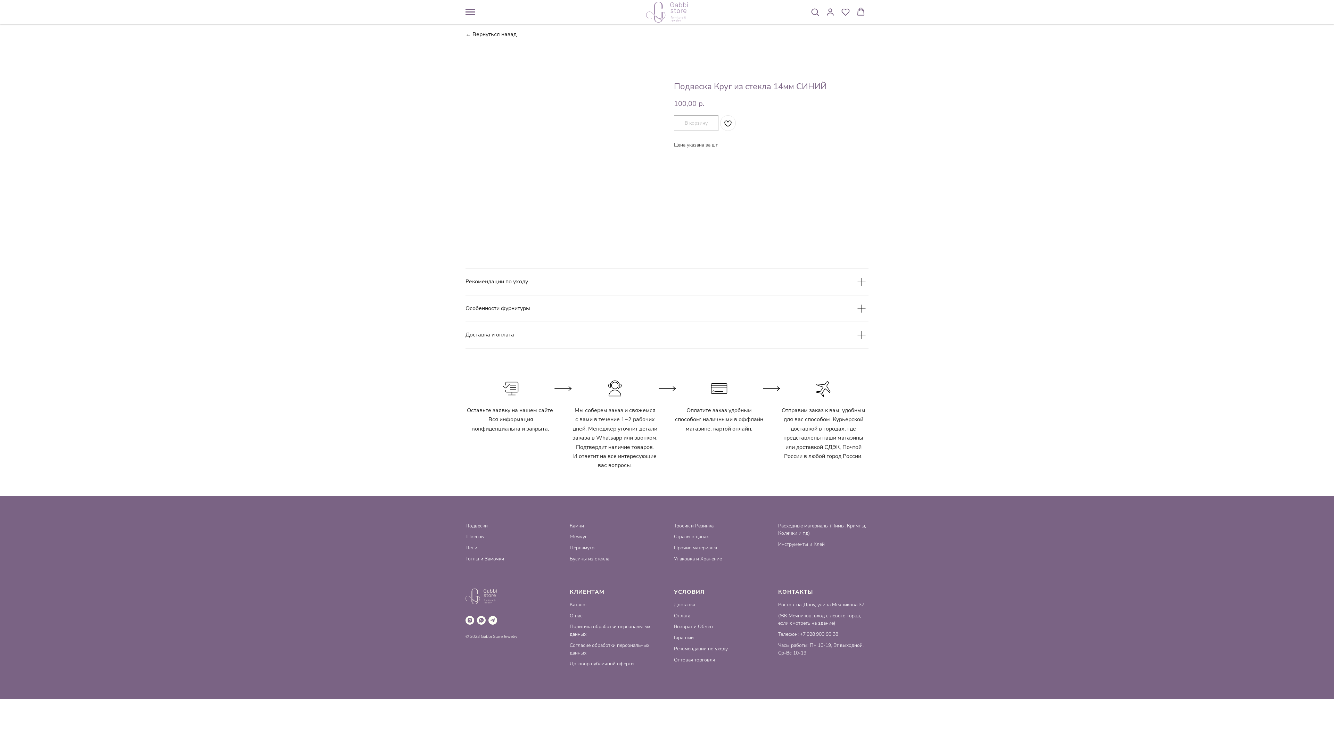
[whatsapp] (481, 620)
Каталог (578, 604)
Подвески (477, 526)
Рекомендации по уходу (701, 648)
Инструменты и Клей (801, 544)
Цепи (471, 547)
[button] (815, 12)
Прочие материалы (695, 547)
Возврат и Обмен (693, 626)
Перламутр (582, 547)
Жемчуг (578, 536)
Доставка (684, 604)
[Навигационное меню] (470, 12)
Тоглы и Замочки (485, 559)
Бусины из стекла (589, 559)
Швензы (475, 536)
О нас (576, 615)
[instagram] (470, 620)
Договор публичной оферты (602, 663)
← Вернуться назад (491, 34)
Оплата (682, 615)
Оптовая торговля (694, 660)
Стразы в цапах (691, 536)
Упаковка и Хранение (698, 559)
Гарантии (684, 637)
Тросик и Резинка (694, 526)
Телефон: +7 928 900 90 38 (808, 634)
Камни (577, 526)
